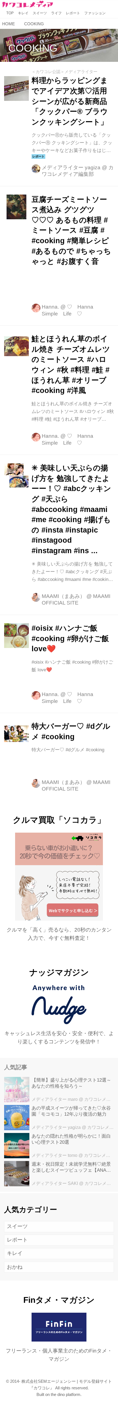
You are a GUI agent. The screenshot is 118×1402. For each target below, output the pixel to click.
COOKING (33, 48)
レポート (17, 1240)
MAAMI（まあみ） (63, 596)
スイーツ (17, 1226)
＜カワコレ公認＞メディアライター (64, 71)
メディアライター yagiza (71, 167)
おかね (15, 1267)
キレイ (15, 1253)
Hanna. (50, 307)
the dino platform (65, 1394)
